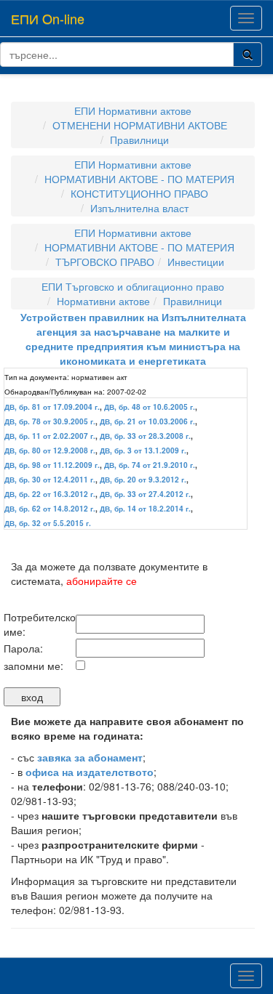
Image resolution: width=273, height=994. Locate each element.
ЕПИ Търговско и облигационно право (132, 286)
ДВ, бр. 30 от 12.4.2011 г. (49, 479)
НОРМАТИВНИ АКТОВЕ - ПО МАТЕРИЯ (139, 178)
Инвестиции (195, 261)
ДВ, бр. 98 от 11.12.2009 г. (52, 465)
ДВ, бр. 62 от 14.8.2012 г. (49, 509)
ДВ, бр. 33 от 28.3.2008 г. (145, 436)
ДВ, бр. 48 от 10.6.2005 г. (149, 407)
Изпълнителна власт (139, 208)
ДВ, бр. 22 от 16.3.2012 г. (49, 494)
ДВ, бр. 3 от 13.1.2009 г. (143, 450)
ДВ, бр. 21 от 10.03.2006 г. (147, 421)
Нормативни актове (103, 301)
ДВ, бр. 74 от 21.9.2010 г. (149, 465)
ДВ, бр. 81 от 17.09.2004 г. (52, 407)
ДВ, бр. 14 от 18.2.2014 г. (145, 509)
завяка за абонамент (90, 757)
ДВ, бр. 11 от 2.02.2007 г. (49, 436)
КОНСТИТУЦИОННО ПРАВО (139, 193)
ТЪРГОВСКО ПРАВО (104, 261)
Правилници (139, 139)
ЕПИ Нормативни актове (132, 110)
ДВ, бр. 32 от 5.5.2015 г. (47, 523)
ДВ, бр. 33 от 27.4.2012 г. (145, 494)
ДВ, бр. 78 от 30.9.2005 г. (49, 421)
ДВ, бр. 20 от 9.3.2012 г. (143, 479)
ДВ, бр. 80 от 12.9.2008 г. (49, 450)
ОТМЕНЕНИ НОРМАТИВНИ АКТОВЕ (139, 125)
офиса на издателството (89, 771)
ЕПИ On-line (47, 18)
